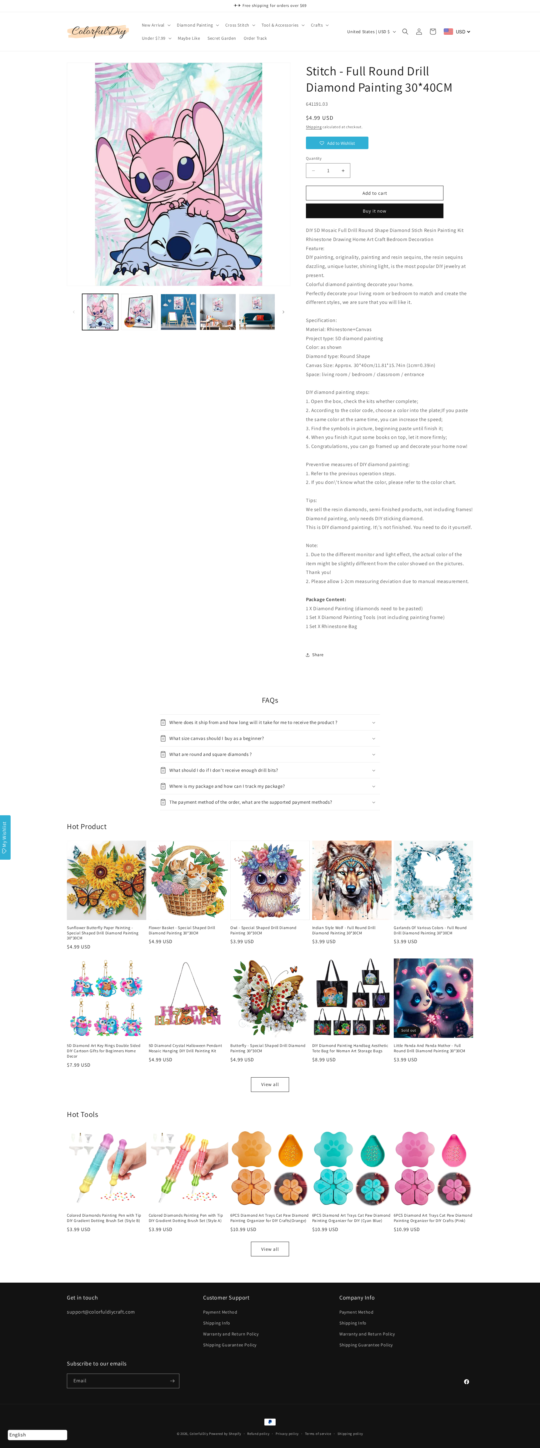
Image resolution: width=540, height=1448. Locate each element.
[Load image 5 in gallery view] (257, 312)
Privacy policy (287, 1433)
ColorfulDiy (199, 1433)
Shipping (314, 126)
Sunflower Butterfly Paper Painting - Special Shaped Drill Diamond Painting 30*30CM (102, 933)
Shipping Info (216, 1323)
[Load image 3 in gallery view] (179, 312)
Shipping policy (350, 1433)
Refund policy (258, 1433)
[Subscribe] (172, 1381)
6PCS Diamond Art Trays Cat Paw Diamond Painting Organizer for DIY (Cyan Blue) (351, 1218)
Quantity (314, 158)
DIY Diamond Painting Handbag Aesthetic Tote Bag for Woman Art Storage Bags (350, 1048)
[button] (155, 25)
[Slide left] (74, 312)
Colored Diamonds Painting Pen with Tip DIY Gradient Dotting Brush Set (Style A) (186, 1218)
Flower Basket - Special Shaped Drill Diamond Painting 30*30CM (182, 930)
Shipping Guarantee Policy (230, 1345)
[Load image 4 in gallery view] (218, 312)
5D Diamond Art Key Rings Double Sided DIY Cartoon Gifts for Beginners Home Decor (103, 1051)
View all (270, 1084)
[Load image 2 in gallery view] (139, 312)
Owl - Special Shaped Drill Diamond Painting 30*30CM (263, 930)
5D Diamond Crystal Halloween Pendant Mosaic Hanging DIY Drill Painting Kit (185, 1048)
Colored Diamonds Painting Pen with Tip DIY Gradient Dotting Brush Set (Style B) (104, 1218)
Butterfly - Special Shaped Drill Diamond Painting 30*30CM (267, 1048)
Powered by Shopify (225, 1433)
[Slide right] (283, 312)
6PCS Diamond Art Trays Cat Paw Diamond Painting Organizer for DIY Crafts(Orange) (269, 1218)
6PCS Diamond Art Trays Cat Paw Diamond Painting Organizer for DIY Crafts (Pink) (433, 1218)
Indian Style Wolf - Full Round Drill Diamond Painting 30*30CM (344, 930)
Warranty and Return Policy (231, 1334)
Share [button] (318, 654)
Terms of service (318, 1433)
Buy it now (375, 211)
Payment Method (220, 1312)
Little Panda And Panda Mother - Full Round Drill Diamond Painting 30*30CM (429, 1048)
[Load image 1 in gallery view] (100, 312)
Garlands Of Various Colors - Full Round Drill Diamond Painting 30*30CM (430, 930)
